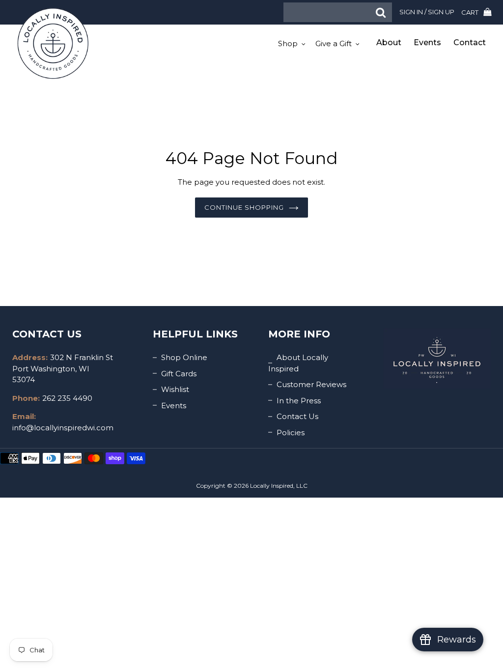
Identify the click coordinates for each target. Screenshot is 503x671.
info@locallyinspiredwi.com (62, 427)
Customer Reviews (311, 384)
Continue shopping (244, 207)
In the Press (299, 400)
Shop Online (184, 357)
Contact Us (297, 416)
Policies (291, 432)
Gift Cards (178, 373)
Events (173, 405)
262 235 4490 (67, 398)
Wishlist (175, 389)
